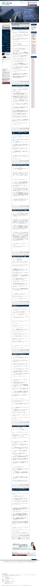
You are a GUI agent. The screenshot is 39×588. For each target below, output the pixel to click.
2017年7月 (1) (33, 85)
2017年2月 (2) (33, 87)
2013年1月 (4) (33, 97)
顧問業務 (8, 43)
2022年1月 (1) (33, 66)
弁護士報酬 (8, 47)
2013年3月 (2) (33, 96)
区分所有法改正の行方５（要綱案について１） (33, 42)
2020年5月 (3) (33, 78)
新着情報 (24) (33, 29)
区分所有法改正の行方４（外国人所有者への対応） (33, 46)
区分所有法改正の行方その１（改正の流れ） (33, 53)
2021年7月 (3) (33, 70)
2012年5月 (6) (33, 104)
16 (22, 538)
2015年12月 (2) (33, 88)
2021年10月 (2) (33, 69)
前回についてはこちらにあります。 (17, 91)
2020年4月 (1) (33, 79)
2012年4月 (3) (33, 105)
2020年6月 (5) (33, 77)
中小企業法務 (7, 32)
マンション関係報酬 (7, 49)
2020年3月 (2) (33, 80)
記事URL (28, 81)
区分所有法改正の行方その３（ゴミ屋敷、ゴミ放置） (33, 49)
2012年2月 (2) (33, 107)
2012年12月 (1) (33, 98)
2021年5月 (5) (33, 71)
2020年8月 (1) (33, 76)
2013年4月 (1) (33, 95)
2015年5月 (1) (33, 89)
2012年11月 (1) (33, 99)
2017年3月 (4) (33, 86)
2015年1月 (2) (33, 90)
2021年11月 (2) (33, 68)
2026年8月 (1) (33, 58)
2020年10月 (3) (33, 75)
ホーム (8, 30)
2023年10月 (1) (33, 61)
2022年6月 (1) (33, 65)
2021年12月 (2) (33, 67)
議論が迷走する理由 (33, 35)
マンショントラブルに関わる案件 (5, 34)
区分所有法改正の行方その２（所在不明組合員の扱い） (33, 51)
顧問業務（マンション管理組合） (5, 45)
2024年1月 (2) (33, 60)
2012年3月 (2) (33, 106)
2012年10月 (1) (33, 100)
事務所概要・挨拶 (7, 51)
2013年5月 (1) (33, 94)
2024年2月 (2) (33, 59)
